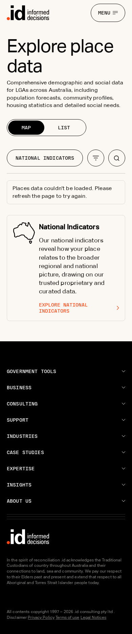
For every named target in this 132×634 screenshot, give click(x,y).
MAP (26, 128)
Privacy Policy (41, 617)
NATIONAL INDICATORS (45, 158)
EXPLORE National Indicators (63, 308)
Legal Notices (94, 617)
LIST (64, 128)
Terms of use (67, 617)
